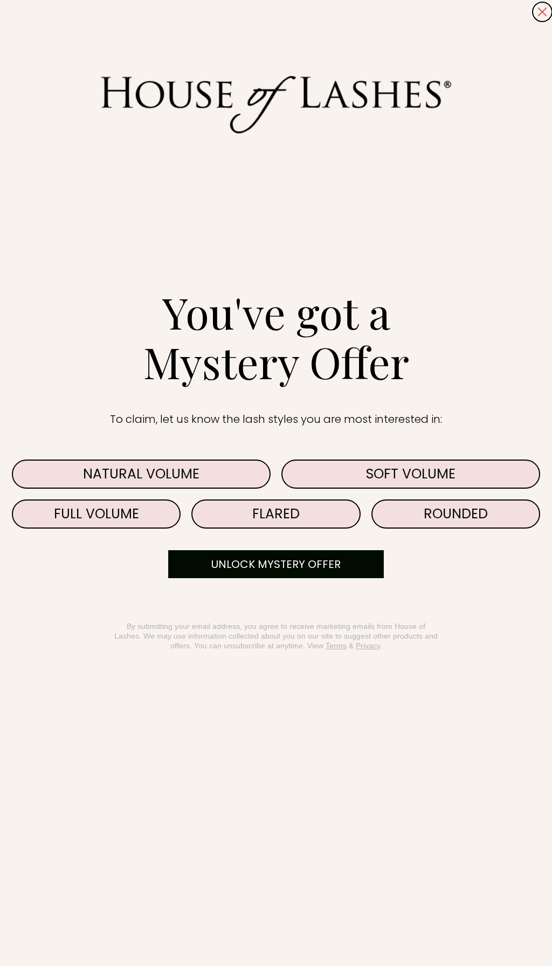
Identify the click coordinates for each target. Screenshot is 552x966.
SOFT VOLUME (411, 473)
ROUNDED (456, 513)
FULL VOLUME (96, 513)
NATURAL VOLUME (141, 473)
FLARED (276, 513)
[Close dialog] (542, 12)
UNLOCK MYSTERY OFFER (276, 564)
